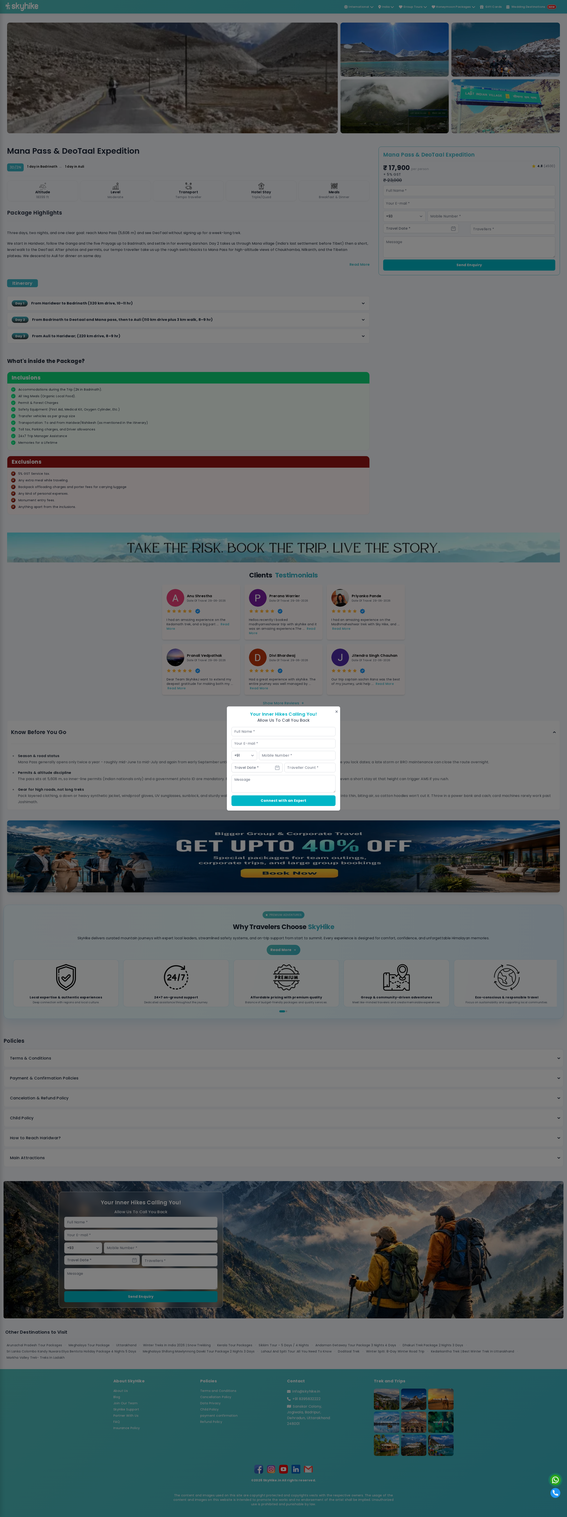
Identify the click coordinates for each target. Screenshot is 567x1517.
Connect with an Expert (284, 800)
